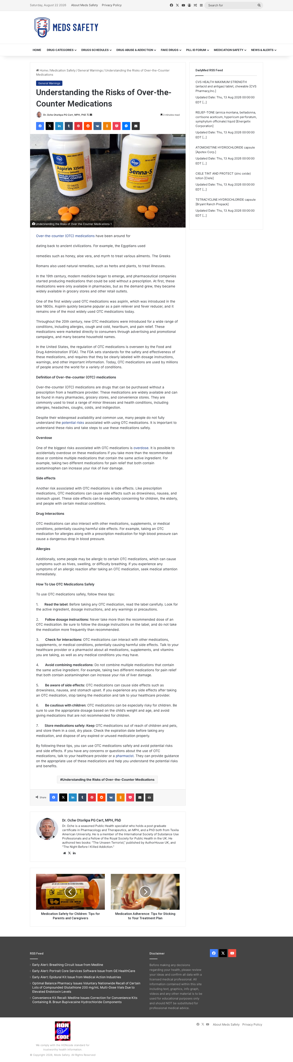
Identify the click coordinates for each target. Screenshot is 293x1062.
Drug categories (60, 50)
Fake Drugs (169, 50)
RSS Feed (36, 953)
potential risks (73, 423)
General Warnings (90, 70)
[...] (204, 102)
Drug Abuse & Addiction (134, 50)
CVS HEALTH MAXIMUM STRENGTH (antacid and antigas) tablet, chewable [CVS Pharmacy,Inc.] (226, 86)
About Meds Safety (84, 5)
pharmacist (125, 756)
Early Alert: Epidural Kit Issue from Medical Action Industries (76, 977)
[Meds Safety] (66, 27)
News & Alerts (262, 50)
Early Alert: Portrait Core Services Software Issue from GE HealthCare (83, 971)
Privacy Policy (112, 5)
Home (37, 50)
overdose (141, 448)
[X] (69, 853)
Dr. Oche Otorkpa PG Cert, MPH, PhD (64, 114)
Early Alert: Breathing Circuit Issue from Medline (67, 965)
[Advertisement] (186, 24)
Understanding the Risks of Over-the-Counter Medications (108, 780)
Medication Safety (228, 50)
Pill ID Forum (196, 50)
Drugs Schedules (95, 50)
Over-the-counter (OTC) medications (65, 236)
